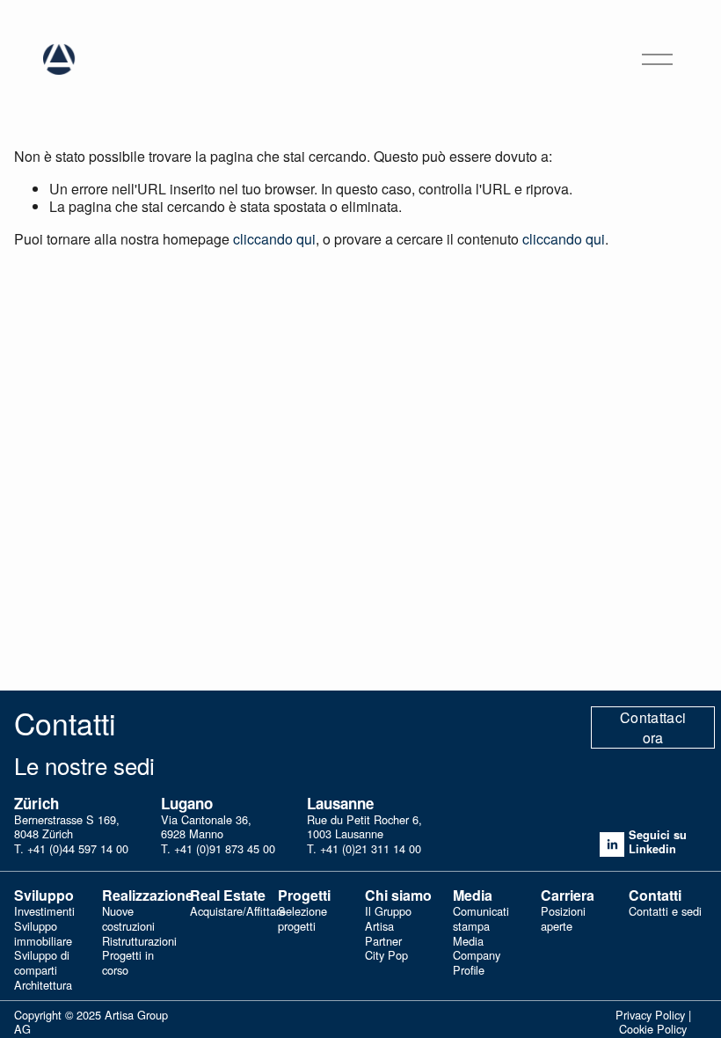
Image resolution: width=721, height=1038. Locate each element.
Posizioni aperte (563, 918)
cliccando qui (274, 239)
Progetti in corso (128, 962)
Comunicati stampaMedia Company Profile (481, 940)
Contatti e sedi (665, 911)
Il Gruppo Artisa (388, 918)
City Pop (386, 955)
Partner (383, 941)
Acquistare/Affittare (238, 911)
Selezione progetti (302, 918)
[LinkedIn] (612, 844)
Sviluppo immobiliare (43, 933)
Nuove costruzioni (128, 918)
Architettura (43, 985)
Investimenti (44, 911)
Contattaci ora (653, 727)
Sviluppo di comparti (41, 962)
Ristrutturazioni (139, 941)
